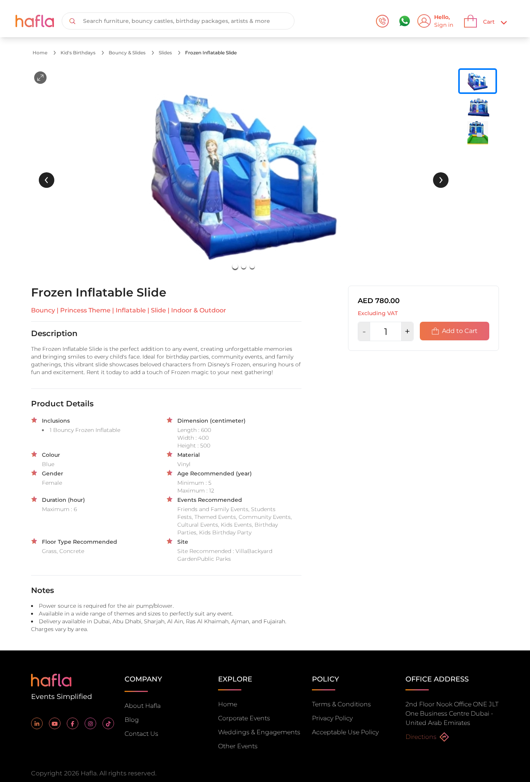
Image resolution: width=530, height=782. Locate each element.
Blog (132, 719)
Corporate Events (244, 718)
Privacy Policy (332, 718)
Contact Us (141, 733)
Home (40, 52)
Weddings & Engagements (259, 732)
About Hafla (143, 705)
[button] (243, 172)
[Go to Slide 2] (243, 266)
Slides (165, 52)
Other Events (238, 746)
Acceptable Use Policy (345, 732)
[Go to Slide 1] (235, 266)
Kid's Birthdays (78, 52)
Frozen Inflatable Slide (211, 52)
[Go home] (51, 679)
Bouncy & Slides (127, 52)
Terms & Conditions (341, 704)
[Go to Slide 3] (252, 266)
